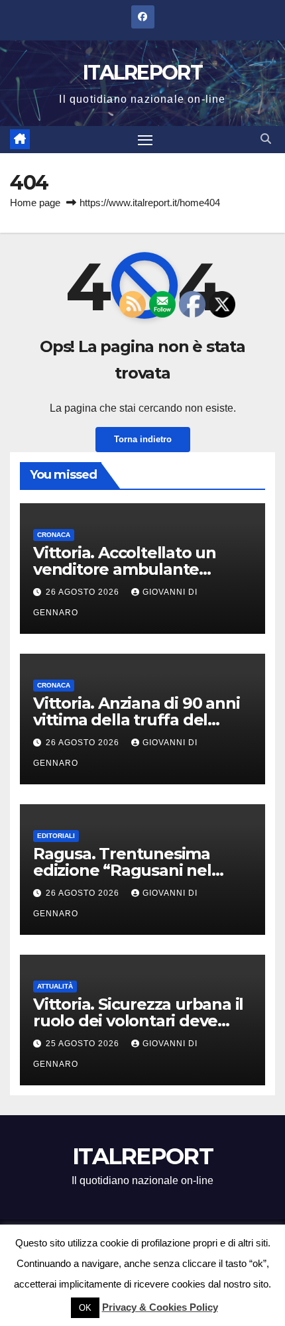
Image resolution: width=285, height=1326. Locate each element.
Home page (35, 202)
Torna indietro (143, 439)
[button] (265, 139)
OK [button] (85, 1308)
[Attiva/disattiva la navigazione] (145, 140)
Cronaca (53, 534)
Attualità (55, 986)
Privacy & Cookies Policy (160, 1307)
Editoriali (56, 835)
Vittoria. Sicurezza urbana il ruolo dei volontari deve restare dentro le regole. (138, 1020)
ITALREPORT (142, 72)
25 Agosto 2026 (84, 1043)
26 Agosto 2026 (84, 592)
